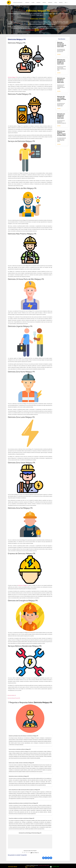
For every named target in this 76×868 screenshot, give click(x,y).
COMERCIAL (44, 2)
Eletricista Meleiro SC (12, 695)
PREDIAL (55, 2)
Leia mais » (59, 54)
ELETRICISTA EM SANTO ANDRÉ (17, 2)
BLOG (65, 2)
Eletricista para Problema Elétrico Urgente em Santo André (61, 133)
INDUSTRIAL (61, 2)
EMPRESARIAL (50, 2)
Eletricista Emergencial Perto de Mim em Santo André (61, 44)
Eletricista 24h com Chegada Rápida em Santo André (61, 98)
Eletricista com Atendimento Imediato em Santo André (61, 116)
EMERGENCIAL (27, 2)
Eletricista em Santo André (44, 865)
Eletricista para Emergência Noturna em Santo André (61, 80)
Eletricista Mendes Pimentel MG (14, 698)
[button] (43, 858)
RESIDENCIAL (38, 2)
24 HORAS (33, 2)
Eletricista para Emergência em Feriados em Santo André (61, 62)
